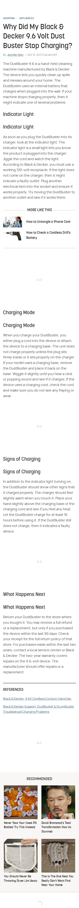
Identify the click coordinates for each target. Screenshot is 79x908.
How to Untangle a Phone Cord (48, 222)
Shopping (9, 18)
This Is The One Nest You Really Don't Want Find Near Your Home (57, 881)
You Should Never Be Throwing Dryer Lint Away (20, 878)
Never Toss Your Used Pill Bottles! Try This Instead (20, 825)
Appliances (26, 18)
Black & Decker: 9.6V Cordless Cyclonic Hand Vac (37, 698)
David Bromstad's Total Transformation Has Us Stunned (56, 827)
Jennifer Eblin (15, 55)
